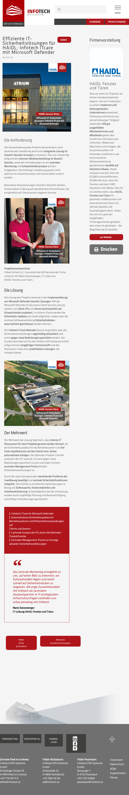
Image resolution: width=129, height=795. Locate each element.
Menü (118, 13)
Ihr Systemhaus (13, 24)
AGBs (113, 769)
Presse (114, 777)
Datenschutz (117, 764)
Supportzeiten (118, 773)
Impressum (116, 760)
